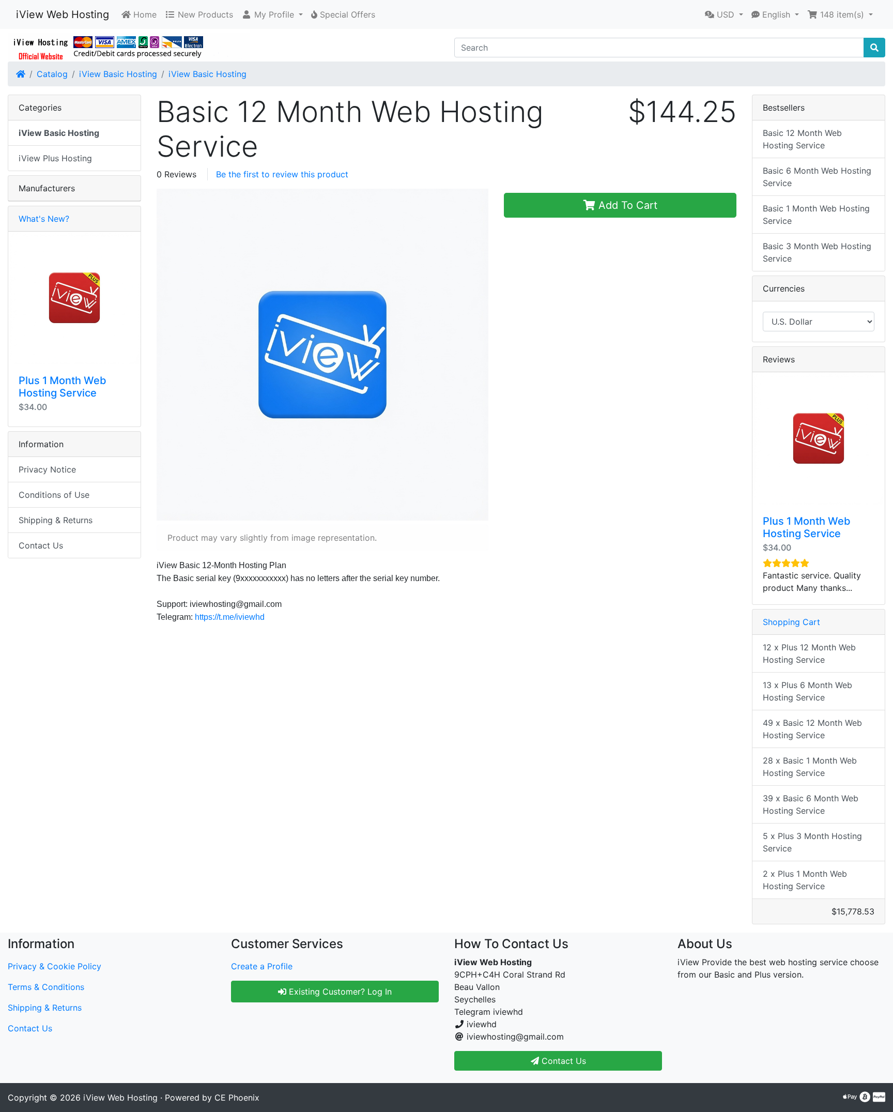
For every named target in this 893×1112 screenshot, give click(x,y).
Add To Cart (626, 205)
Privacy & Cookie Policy (54, 966)
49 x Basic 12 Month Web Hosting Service (812, 729)
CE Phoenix (236, 1097)
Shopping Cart (791, 622)
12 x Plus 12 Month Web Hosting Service (809, 653)
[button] (272, 14)
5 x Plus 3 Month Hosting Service (812, 842)
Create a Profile (261, 966)
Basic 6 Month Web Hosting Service (817, 176)
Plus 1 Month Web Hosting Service (62, 386)
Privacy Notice (47, 469)
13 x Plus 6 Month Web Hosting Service (807, 691)
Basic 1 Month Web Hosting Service (816, 214)
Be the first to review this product (282, 174)
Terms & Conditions (46, 987)
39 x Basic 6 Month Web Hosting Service (810, 804)
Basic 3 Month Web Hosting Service (817, 252)
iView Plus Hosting (55, 158)
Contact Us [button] (562, 1061)
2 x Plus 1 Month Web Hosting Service (805, 880)
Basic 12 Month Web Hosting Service (802, 139)
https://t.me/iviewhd (230, 617)
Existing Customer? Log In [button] (339, 991)
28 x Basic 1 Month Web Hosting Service (810, 766)
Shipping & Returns (56, 520)
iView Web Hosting (62, 14)
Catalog (52, 74)
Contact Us (41, 545)
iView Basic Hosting (118, 74)
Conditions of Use (54, 495)
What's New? (44, 219)
